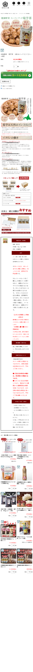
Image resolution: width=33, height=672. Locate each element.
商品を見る (13, 461)
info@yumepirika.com (21, 425)
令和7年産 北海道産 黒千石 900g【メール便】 (8, 509)
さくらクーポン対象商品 (24, 13)
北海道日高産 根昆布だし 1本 (24, 566)
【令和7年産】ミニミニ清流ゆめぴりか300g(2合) (8, 455)
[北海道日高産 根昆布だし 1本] (24, 556)
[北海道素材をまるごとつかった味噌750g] (8, 472)
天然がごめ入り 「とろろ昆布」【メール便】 (24, 537)
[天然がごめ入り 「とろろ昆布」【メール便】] (24, 527)
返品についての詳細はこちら (8, 86)
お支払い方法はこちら (19, 405)
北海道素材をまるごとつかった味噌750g (8, 482)
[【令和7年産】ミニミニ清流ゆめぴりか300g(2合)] (8, 446)
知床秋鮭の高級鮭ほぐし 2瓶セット (8, 539)
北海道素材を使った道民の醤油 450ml (24, 483)
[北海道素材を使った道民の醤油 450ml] (24, 472)
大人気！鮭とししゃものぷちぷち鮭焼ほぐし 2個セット (24, 510)
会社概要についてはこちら (21, 408)
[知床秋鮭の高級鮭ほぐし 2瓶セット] (8, 528)
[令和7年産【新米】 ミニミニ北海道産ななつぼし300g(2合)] (24, 446)
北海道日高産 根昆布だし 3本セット (8, 566)
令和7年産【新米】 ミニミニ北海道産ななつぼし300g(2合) (24, 456)
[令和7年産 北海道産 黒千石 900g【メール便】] (8, 499)
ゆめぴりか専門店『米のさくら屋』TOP (9, 13)
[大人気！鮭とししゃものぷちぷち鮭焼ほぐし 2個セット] (24, 499)
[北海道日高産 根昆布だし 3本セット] (8, 556)
